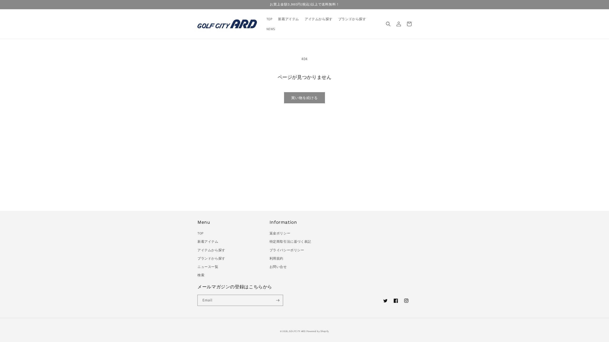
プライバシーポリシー (287, 250)
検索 (200, 275)
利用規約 (276, 258)
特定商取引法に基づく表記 (290, 241)
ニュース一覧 (207, 267)
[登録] (277, 300)
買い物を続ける (304, 97)
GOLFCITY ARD (297, 331)
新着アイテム (207, 241)
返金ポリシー (280, 233)
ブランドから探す (211, 258)
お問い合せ (278, 267)
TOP (200, 233)
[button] (388, 24)
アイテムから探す (211, 250)
